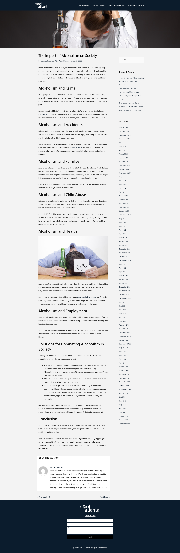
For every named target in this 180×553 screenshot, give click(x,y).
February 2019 (124, 416)
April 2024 (122, 192)
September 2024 (125, 173)
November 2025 (124, 135)
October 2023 (124, 211)
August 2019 (123, 393)
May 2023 (122, 230)
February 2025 (124, 158)
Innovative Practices (99, 5)
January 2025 (124, 161)
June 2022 (122, 264)
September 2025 (125, 139)
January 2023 (123, 245)
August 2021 (123, 302)
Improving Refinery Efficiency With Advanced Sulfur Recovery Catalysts (131, 81)
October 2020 (124, 340)
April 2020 (122, 363)
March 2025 (123, 154)
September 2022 (125, 260)
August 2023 (123, 218)
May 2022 (122, 268)
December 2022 (124, 249)
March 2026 (123, 127)
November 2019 (124, 382)
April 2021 (122, 317)
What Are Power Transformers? (130, 110)
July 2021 (122, 306)
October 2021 (124, 294)
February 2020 (124, 370)
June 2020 (122, 355)
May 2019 (122, 404)
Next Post (105, 497)
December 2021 (124, 287)
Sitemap (105, 548)
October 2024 (124, 169)
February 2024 (124, 199)
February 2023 (124, 241)
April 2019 (122, 408)
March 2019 (123, 412)
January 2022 (124, 283)
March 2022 (123, 275)
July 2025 (122, 142)
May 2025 (122, 146)
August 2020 (123, 348)
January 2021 (123, 329)
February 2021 (124, 325)
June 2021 (122, 310)
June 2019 (122, 401)
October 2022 (124, 256)
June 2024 (122, 184)
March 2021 (123, 321)
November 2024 (125, 165)
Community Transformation (136, 5)
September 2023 (125, 215)
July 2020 (122, 351)
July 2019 (122, 397)
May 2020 (122, 359)
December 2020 (124, 332)
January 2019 (123, 420)
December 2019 (124, 378)
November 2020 (125, 336)
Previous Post (43, 497)
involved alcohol (45, 114)
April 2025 (122, 150)
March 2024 (123, 196)
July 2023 (122, 222)
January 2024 (124, 203)
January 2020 (124, 374)
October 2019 (124, 386)
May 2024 (122, 188)
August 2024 (123, 177)
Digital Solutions (84, 5)
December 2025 (124, 131)
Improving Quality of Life (116, 5)
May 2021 (122, 313)
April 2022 (122, 272)
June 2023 (122, 226)
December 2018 (124, 423)
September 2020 (125, 344)
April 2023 (122, 234)
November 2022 (124, 253)
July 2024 (122, 180)
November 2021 (124, 291)
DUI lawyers (77, 147)
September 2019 (125, 389)
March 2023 (123, 237)
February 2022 (124, 279)
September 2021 (125, 298)
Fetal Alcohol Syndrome (87, 297)
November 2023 (124, 207)
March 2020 (123, 366)
